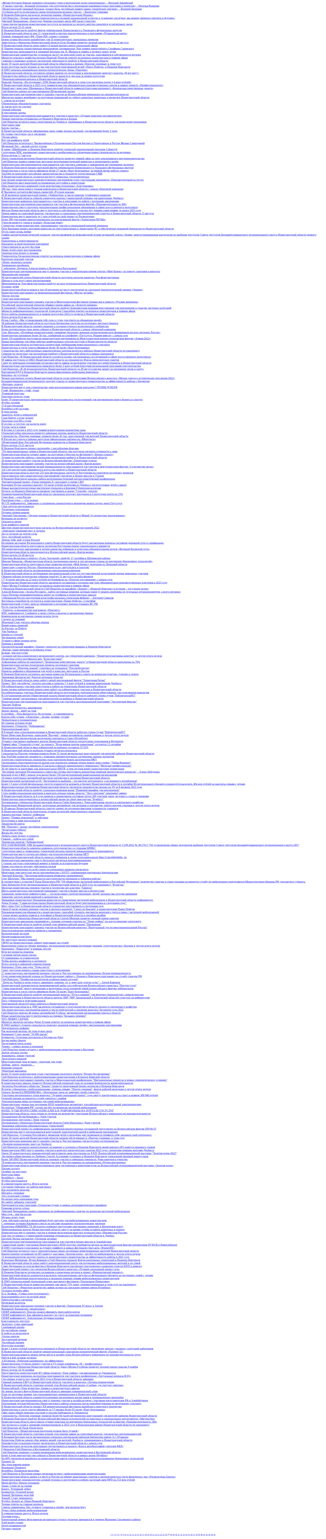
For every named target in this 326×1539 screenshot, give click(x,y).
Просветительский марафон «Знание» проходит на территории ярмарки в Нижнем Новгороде (56, 646)
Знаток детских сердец (14, 1052)
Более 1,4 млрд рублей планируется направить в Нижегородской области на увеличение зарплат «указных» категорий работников (77, 1348)
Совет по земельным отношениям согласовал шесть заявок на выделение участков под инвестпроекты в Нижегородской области (76, 362)
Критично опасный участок (17, 259)
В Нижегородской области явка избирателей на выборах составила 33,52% (44, 747)
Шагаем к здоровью (12, 1192)
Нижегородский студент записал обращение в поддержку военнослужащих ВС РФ (49, 604)
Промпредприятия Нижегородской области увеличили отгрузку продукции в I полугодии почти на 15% (62, 494)
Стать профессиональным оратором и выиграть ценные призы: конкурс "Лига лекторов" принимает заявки (64, 793)
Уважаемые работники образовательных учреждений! (32, 1125)
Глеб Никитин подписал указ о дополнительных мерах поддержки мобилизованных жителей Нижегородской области (70, 1250)
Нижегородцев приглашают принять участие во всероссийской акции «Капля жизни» (51, 463)
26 (166, 1535)
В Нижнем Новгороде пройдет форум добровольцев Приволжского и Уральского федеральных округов (61, 30)
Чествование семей (12, 637)
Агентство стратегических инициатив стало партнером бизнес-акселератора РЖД (49, 759)
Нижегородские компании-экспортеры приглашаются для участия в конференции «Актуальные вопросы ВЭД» (66, 1376)
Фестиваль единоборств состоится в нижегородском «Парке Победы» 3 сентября (48, 600)
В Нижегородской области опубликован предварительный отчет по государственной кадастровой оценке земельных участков (74, 573)
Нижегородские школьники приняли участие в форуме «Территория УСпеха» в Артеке (52, 1305)
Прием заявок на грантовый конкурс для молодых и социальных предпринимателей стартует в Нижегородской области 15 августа (77, 213)
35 (189, 1535)
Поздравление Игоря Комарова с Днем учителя (28, 1116)
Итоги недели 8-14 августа (16, 317)
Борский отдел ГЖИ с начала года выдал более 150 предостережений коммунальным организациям (59, 774)
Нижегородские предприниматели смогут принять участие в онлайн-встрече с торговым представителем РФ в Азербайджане (74, 1400)
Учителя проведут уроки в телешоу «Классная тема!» (32, 222)
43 (209, 1535)
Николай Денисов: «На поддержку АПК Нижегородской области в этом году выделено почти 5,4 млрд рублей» (66, 82)
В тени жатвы (9, 411)
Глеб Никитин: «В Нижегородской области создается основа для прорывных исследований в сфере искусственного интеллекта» (76, 356)
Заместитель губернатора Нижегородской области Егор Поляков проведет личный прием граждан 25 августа (65, 42)
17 (143, 1535)
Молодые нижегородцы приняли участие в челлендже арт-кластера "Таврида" (47, 887)
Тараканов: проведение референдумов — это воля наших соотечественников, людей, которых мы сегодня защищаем (69, 893)
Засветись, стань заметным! (17, 1324)
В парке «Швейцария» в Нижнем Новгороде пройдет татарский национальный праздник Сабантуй (59, 149)
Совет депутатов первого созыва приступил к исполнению (35, 970)
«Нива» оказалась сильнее (16, 262)
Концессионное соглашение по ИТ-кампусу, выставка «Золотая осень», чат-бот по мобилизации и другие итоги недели (70, 1253)
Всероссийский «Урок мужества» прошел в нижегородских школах (40, 1388)
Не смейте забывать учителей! (19, 1202)
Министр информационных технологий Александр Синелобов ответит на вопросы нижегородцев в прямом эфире (68, 311)
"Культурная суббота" (13, 829)
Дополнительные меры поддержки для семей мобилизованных (38, 1101)
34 (186, 1535)
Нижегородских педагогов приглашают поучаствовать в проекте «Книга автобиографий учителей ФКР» (62, 1446)
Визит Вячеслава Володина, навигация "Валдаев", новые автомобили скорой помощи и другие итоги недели (65, 735)
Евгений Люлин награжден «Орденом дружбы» (29, 1238)
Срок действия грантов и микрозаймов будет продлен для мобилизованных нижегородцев (54, 1220)
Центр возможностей (13, 1525)
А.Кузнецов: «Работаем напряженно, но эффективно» (32, 1360)
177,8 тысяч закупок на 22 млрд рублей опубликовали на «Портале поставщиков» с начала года (56, 579)
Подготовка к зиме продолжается (20, 820)
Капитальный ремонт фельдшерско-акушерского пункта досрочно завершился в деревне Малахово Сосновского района (71, 1519)
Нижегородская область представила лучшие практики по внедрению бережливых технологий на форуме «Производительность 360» (79, 1421)
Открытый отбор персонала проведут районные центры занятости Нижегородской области (54, 433)
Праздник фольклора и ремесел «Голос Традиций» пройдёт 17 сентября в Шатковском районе (55, 558)
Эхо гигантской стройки (15, 1196)
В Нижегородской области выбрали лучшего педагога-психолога (39, 750)
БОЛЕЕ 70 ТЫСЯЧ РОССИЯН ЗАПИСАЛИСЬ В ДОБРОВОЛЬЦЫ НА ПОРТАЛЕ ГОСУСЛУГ (57, 1110)
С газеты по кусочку (13, 100)
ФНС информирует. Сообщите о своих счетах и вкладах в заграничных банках (47, 613)
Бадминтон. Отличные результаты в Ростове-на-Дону (32, 1037)
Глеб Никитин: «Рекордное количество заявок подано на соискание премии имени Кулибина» (56, 1287)
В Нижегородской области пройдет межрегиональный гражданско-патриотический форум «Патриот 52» (62, 1351)
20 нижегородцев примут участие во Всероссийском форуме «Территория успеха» (49, 460)
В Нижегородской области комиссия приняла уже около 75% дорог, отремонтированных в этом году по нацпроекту (68, 1284)
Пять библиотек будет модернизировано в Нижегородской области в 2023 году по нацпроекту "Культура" (62, 884)
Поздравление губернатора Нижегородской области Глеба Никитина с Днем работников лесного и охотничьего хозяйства (72, 802)
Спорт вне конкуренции (15, 298)
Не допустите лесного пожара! (19, 939)
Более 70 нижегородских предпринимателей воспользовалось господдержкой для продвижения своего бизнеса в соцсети (72, 399)
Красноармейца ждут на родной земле (23, 1296)
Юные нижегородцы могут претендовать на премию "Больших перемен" (43, 1015)
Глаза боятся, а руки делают (17, 417)
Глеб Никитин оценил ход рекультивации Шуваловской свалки (38, 91)
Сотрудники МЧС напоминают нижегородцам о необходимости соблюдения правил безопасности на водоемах (66, 152)
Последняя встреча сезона (16, 1043)
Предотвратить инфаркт (15, 1028)
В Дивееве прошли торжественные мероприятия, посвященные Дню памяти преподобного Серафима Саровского (67, 48)
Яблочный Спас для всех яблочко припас (25, 622)
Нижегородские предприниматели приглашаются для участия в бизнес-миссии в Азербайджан (56, 1241)
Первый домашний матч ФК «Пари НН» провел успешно (34, 36)
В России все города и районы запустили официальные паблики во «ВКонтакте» (48, 439)
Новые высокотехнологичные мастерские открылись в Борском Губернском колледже (51, 488)
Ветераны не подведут (14, 518)
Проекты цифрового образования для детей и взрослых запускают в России (45, 671)
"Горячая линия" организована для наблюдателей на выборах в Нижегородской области (52, 698)
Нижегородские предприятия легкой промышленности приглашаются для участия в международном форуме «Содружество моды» (77, 466)
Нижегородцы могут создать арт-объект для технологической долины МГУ (45, 854)
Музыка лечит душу (13, 1217)
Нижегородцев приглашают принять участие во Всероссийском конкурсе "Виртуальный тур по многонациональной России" (74, 927)
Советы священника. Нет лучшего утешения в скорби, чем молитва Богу (43, 1507)
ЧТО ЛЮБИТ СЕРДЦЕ (15, 1019)
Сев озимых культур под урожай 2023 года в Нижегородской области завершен (47, 1379)
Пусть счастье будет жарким (17, 607)
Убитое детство (10, 295)
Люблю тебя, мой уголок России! (20, 539)
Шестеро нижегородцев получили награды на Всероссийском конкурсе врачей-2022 (50, 527)
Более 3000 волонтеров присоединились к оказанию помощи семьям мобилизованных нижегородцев (60, 1278)
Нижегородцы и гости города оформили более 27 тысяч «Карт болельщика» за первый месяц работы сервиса (65, 170)
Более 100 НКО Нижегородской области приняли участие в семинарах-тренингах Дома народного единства (64, 1159)
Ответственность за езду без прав (20, 246)
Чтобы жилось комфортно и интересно (23, 961)
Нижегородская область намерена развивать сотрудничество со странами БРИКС (48, 848)
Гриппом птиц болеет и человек (20, 253)
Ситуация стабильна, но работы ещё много (26, 1186)
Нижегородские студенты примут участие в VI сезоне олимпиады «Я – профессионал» (52, 1363)
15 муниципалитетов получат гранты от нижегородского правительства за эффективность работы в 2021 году (65, 1257)
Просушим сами (10, 124)
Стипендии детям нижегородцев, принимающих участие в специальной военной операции (54, 225)
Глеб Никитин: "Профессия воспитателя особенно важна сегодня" (39, 979)
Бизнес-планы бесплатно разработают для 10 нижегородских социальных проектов (49, 39)
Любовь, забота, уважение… (17, 1064)
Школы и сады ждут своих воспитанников (26, 280)
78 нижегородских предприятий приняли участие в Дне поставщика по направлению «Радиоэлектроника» (63, 1162)
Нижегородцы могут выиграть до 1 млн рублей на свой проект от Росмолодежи (47, 216)
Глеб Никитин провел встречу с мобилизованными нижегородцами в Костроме (47, 1049)
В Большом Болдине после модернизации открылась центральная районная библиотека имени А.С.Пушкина (64, 1437)
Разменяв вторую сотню (15, 1208)
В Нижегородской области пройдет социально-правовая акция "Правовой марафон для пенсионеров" (60, 790)
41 (204, 1535)
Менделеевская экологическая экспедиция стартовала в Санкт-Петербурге (44, 738)
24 (161, 1535)
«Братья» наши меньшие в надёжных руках (26, 649)
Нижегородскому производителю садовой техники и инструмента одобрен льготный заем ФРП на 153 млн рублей (68, 1479)
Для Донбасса (9, 631)
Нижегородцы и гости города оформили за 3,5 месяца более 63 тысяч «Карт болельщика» (53, 1409)
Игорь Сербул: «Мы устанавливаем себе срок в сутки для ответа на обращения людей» (51, 320)
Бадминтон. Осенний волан (17, 1492)
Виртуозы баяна (10, 1174)
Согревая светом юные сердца (19, 954)
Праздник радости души (15, 396)
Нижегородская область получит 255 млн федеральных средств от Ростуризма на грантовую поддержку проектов (67, 472)
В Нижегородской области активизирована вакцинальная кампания (40, 570)
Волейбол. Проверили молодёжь (20, 1470)
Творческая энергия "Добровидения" (22, 842)
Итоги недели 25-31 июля (16, 27)
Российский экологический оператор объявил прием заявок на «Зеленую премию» (49, 304)
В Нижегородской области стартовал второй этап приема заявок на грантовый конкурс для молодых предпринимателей (71, 1434)
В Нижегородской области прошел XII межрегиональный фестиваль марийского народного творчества (61, 1406)
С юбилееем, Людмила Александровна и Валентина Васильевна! (39, 268)
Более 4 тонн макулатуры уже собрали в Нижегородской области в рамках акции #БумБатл (54, 1455)
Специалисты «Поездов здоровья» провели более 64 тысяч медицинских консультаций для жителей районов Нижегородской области (79, 1415)
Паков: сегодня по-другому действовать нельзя (28, 866)
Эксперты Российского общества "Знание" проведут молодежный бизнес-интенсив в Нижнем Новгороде (62, 1086)
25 (163, 1535)
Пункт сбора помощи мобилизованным (24, 1510)
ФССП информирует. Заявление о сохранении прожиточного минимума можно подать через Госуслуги (61, 503)
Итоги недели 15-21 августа (17, 445)
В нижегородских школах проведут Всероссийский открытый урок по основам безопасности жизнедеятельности (67, 1083)
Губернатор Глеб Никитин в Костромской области (30, 1449)
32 (181, 1535)
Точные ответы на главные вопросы (22, 1504)
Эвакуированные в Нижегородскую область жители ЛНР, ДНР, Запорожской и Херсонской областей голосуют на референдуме (75, 997)
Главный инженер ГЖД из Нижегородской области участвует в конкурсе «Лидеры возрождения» (58, 1382)
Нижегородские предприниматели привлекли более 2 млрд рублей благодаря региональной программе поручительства (71, 365)
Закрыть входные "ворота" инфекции (23, 814)
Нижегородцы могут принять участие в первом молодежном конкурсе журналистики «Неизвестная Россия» (64, 1232)
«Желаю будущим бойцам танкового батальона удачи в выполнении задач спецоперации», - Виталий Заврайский (67, 2)
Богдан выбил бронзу (13, 1040)
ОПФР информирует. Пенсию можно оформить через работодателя (40, 1311)
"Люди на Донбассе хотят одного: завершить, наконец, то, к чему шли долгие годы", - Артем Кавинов (60, 982)
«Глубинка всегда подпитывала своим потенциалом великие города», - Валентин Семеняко (54, 12)
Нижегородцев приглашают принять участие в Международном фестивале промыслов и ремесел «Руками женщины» (70, 301)
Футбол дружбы (10, 402)
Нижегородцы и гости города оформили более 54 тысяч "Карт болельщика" (45, 991)
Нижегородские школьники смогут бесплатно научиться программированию (46, 860)
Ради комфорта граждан (15, 524)
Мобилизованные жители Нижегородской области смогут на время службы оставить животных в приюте (63, 1229)
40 (202, 1535)
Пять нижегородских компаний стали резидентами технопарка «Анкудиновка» (47, 185)
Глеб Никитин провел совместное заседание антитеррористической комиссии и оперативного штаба (60, 161)
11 (128, 1535)
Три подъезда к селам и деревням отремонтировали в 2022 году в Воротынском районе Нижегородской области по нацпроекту (75, 1424)
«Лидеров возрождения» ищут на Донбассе (26, 1144)
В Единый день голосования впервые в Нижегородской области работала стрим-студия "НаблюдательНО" (63, 732)
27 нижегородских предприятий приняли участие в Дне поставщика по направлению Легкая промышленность (66, 973)
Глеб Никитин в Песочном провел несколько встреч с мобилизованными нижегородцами (53, 1473)
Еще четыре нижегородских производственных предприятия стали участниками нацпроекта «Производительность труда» (72, 179)
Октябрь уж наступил (13, 1171)
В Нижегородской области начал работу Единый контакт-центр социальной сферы (49, 45)
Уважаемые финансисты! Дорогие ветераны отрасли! (32, 677)
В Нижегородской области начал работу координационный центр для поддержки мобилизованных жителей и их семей (70, 1263)
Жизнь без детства (12, 832)
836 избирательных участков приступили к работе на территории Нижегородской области (53, 686)
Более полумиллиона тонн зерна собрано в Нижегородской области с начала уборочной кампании (58, 329)
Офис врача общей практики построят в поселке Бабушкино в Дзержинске (44, 1412)
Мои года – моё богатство (16, 1214)
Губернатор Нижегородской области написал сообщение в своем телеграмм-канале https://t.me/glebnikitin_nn (64, 857)
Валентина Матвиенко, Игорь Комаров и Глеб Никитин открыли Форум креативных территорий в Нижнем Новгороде (70, 1260)
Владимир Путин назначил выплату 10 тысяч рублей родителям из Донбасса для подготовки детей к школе (63, 485)
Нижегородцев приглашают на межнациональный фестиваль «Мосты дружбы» (47, 292)
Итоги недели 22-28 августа (17, 555)
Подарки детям (10, 286)
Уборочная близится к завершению (21, 707)
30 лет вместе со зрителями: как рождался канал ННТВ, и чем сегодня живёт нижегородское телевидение (62, 768)
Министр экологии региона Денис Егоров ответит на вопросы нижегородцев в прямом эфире (56, 1022)
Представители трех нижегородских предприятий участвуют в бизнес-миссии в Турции (52, 475)
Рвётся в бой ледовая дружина (19, 1357)
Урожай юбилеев (11, 109)
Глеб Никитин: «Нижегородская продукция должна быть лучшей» (40, 1430)
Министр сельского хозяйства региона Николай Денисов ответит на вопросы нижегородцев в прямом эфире (64, 57)
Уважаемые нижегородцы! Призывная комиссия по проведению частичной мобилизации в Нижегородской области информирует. (77, 900)
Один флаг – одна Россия (16, 497)
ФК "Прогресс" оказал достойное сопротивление (30, 826)
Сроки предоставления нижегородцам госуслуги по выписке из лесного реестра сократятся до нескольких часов (66, 24)
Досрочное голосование (15, 509)
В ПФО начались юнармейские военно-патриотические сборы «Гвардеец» (44, 69)
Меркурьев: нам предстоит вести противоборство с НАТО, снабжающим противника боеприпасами (59, 872)
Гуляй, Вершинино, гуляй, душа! (20, 390)
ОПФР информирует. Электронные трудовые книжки (32, 1318)
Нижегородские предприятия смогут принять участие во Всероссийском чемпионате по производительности (65, 94)
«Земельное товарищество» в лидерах (23, 530)
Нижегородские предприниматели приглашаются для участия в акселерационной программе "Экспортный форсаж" (69, 701)
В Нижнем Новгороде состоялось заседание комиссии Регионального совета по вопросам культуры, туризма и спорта (70, 674)
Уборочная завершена (13, 1070)
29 (174, 1535)
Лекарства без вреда (13, 823)
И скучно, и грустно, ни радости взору (23, 423)
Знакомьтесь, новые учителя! (18, 1055)
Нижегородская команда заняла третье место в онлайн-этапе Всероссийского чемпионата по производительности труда (71, 1354)
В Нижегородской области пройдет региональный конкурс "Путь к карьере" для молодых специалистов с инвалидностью (72, 994)
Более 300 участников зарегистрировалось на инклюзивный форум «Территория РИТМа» (53, 219)
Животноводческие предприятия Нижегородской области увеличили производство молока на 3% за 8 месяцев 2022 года (71, 787)
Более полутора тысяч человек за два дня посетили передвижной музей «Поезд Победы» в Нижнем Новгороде (65, 66)
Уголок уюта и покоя (13, 427)
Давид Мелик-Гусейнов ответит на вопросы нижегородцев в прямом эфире (45, 585)
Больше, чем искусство (14, 652)
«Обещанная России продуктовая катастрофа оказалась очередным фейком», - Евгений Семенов (57, 597)
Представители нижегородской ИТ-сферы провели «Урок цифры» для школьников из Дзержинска (58, 1373)
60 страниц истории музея (16, 723)
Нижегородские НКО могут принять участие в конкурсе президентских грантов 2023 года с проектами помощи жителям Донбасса (77, 1150)
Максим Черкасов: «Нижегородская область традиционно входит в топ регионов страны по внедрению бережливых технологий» (77, 561)
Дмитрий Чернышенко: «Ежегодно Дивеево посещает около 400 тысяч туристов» (48, 21)
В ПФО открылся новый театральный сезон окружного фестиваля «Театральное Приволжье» (55, 1281)
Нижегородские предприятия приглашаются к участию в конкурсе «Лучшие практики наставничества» (61, 115)
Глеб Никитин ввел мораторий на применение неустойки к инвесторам (43, 182)
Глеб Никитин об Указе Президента (22, 1427)
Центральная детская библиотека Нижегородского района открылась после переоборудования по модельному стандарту (71, 1403)
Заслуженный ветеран (14, 1339)
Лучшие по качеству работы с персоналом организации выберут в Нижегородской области (54, 457)
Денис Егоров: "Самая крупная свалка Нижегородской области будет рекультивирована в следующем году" (64, 903)
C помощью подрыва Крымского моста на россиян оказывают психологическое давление (53, 1223)
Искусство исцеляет (13, 1345)
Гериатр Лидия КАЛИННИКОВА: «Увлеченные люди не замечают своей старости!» (50, 1092)
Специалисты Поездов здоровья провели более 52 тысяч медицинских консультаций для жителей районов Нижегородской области (77, 753)
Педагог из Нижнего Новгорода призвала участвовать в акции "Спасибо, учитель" (49, 491)
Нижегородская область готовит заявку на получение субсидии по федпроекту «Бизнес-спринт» (57, 454)
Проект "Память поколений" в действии (24, 817)
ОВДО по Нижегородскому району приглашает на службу (35, 942)
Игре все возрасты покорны (17, 951)
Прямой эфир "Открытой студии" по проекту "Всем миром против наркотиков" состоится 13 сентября (61, 744)
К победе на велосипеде (15, 1333)
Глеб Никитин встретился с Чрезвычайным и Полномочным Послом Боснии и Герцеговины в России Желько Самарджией (73, 143)
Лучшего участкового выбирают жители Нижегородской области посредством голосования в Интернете (62, 741)
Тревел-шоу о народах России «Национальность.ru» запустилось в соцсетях (45, 567)
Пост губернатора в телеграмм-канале (23, 1000)
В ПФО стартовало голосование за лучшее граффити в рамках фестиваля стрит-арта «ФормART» (58, 1247)
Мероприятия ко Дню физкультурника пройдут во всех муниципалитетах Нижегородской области (58, 283)
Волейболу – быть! (12, 1177)
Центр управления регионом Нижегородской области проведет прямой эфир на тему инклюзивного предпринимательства (72, 158)
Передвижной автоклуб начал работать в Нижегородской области (39, 1003)
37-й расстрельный (12, 405)
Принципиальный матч (15, 729)
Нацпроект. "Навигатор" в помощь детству (26, 948)
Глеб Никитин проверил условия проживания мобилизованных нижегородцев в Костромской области (61, 1452)
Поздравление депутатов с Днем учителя (25, 1119)
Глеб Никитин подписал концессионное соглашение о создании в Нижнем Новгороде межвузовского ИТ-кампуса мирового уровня (78, 1147)
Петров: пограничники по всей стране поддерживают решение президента (44, 869)
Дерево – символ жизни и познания (22, 1046)
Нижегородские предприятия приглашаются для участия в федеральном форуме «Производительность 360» (64, 204)
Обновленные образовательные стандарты (26, 103)
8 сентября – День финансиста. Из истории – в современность (37, 713)
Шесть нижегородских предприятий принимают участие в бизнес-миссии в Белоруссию (52, 890)
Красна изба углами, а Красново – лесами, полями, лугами (35, 716)
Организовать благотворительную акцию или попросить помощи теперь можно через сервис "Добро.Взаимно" (66, 762)
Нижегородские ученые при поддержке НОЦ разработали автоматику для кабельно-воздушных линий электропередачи (71, 1104)
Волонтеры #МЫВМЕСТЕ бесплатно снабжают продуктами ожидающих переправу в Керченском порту (62, 1226)
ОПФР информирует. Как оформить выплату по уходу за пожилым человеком (46, 1315)
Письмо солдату (10, 1168)
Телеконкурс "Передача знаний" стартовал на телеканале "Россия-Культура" (45, 668)
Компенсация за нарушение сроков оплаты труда (29, 616)
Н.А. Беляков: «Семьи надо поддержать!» (25, 1293)
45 (214, 1535)
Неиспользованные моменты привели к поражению (31, 930)
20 (151, 1535)
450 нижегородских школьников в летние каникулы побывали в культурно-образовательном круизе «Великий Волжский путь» (75, 549)
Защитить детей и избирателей (19, 414)
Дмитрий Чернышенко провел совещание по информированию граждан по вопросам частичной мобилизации (65, 1211)
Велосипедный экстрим (15, 933)
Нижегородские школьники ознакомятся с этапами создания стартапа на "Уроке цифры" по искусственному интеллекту (71, 921)
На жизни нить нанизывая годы (19, 1199)
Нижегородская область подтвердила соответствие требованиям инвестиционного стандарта (55, 344)
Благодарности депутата (15, 1321)
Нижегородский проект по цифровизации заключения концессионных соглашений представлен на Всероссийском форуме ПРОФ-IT (78, 1128)
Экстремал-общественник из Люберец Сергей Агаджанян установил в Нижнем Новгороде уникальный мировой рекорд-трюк (74, 1156)
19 (148, 1535)
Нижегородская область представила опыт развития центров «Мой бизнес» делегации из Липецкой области (64, 564)
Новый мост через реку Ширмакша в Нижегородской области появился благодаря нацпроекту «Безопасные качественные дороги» (77, 88)
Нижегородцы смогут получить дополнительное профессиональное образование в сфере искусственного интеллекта (69, 207)
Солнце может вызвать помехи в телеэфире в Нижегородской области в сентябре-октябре (53, 915)
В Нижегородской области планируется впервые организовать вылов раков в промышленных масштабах (62, 1397)
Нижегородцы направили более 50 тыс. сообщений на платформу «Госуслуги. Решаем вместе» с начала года (64, 335)
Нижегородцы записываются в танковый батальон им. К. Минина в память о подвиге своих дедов (58, 51)
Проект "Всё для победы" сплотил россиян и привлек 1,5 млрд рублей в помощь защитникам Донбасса (61, 683)
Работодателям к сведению (17, 1299)
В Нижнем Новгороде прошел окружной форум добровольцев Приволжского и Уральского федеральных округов (67, 167)
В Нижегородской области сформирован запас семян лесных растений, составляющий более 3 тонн (59, 131)
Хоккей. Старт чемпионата (17, 1498)
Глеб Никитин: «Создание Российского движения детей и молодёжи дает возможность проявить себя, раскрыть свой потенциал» (76, 1134)
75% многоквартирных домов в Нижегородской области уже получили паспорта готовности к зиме (59, 451)
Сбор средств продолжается (17, 506)
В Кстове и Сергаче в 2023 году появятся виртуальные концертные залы (43, 430)
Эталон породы (10, 1336)
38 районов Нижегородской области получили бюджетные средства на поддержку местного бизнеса (59, 323)
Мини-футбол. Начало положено (20, 1482)
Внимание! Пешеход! (13, 1467)
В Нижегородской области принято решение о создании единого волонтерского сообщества (55, 326)
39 (199, 1535)
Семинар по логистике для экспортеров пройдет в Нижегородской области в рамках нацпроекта (57, 353)
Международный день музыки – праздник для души (31, 1061)
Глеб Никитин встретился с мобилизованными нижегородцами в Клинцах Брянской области (55, 1077)
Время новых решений (14, 625)
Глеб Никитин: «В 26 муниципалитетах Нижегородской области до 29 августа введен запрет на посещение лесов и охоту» (72, 369)
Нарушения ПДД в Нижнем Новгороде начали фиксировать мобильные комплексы (49, 372)
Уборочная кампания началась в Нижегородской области (34, 79)
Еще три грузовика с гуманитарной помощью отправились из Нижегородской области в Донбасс (58, 1235)
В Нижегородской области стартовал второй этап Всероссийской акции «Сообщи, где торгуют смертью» (62, 1385)
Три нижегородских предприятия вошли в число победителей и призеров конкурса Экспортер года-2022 (62, 1009)
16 (141, 1535)
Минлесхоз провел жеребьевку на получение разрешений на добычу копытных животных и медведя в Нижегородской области (75, 97)
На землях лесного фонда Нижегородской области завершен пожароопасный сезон (49, 1391)
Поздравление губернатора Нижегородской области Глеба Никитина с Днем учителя (50, 1122)
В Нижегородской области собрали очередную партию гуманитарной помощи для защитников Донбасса (62, 198)
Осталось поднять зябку (15, 1290)
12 (130, 1535)
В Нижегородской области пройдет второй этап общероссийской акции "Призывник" (51, 924)
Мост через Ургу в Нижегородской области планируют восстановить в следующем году (52, 906)
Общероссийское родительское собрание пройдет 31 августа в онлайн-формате (47, 576)
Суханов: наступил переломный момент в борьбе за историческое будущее (44, 863)
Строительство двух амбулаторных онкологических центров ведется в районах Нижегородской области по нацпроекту (70, 350)
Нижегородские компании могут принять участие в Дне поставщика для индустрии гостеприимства (60, 1141)
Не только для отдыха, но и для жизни (23, 134)
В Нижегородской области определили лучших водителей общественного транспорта (51, 811)
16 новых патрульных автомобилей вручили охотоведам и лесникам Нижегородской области (55, 777)
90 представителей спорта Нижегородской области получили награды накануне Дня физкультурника (60, 277)
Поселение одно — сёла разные (19, 500)
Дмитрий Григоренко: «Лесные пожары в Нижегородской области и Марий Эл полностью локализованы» (63, 515)
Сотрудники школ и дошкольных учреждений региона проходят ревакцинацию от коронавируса (57, 851)
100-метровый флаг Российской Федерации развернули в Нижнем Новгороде (46, 442)
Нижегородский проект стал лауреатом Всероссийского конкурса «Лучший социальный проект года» (60, 1269)
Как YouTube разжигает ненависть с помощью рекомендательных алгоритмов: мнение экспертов (57, 756)
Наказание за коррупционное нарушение (25, 243)
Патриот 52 (8, 1461)
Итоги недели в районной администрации (26, 964)
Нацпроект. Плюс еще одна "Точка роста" (25, 967)
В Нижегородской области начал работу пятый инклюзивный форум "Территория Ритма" (53, 680)
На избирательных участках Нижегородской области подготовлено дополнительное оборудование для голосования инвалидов (75, 692)
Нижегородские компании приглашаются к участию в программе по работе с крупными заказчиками (60, 201)
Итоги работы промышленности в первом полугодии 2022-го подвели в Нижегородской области (57, 314)
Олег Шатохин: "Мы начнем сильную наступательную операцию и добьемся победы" (51, 878)
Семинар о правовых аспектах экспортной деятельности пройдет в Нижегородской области (54, 60)
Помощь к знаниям (12, 643)
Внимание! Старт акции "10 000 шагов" (24, 1034)
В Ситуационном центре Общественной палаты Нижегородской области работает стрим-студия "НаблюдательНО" (68, 695)
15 (138, 1535)
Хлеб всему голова (12, 1522)
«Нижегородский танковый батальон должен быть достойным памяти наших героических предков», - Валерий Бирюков (71, 8)
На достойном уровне (14, 1330)
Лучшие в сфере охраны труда (18, 640)
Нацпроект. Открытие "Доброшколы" (23, 726)
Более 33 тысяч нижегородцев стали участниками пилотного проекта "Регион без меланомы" (55, 1073)
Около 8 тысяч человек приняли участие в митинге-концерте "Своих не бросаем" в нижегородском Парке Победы (68, 909)
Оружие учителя (11, 1528)
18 (146, 1535)
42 (207, 1535)
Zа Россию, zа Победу (14, 628)
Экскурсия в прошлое (14, 1058)
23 (158, 1535)
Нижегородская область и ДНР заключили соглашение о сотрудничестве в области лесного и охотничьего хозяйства (69, 1006)
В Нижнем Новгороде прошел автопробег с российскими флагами (40, 448)
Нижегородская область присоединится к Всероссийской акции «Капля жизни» (47, 552)
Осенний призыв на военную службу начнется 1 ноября (33, 1098)
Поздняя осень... (10, 1516)
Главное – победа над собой (17, 838)
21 (153, 1535)
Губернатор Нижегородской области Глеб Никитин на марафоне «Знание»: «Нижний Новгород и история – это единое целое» (75, 588)
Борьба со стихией (12, 634)
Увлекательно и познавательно (19, 719)
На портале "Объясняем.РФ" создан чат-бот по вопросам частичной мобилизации (49, 1107)
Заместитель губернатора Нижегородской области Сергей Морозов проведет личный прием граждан (60, 918)
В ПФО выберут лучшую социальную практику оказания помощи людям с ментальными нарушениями (61, 1025)
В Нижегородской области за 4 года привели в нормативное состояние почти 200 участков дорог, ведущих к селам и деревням (75, 796)
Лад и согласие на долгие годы (19, 533)
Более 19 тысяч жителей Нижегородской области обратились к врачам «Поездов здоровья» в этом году (61, 63)
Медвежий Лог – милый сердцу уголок (24, 146)
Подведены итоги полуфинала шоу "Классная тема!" (32, 658)
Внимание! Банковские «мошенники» (23, 1308)
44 (212, 1535)
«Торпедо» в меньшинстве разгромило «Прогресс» (30, 610)
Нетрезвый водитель (13, 1302)
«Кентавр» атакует (12, 384)
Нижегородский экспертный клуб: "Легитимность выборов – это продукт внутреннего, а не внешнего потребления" (69, 781)
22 (156, 1535)
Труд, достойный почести (16, 536)
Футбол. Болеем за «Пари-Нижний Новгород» (28, 1501)
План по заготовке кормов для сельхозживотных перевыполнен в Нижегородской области (53, 1394)
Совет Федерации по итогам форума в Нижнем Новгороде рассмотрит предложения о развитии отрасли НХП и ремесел (71, 1266)
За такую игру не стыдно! (16, 106)
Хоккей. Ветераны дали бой (17, 1495)
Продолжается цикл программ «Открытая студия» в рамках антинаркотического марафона (54, 1205)
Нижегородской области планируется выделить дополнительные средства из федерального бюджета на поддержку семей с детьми (77, 1275)
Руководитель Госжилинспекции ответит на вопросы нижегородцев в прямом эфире (50, 256)
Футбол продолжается (14, 1180)
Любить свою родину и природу (20, 835)
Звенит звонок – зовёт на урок (19, 710)
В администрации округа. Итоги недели (24, 1183)
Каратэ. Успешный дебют (16, 1488)
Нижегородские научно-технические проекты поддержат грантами (40, 665)
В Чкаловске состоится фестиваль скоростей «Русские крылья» (38, 192)
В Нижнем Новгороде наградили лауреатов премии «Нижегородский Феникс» (47, 15)
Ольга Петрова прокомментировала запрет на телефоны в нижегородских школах (48, 594)
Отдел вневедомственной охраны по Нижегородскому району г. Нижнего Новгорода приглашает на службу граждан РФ (71, 976)
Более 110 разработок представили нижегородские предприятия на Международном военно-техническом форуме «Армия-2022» (76, 338)
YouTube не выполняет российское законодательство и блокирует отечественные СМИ (51, 173)
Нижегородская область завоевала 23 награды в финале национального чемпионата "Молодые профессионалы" (66, 765)
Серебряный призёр (12, 1327)
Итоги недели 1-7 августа (16, 155)
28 (171, 1535)
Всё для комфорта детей (15, 140)
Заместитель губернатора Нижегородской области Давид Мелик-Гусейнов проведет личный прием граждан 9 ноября (69, 1366)
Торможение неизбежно (15, 265)
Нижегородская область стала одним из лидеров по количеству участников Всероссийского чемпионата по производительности (76, 1113)
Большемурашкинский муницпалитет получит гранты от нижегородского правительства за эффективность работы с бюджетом (75, 381)
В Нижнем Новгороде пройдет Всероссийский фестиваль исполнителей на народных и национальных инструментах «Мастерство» (78, 1418)
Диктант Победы (11, 704)
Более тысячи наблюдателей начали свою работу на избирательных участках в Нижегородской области (61, 689)
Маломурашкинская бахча (16, 936)
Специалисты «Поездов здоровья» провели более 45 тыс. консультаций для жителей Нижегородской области (64, 436)
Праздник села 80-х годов (16, 420)
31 (179, 1535)
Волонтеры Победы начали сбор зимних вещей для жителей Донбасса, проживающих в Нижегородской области (66, 1440)
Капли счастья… (11, 127)
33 (184, 1535)
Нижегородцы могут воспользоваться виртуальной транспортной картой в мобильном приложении (59, 1131)
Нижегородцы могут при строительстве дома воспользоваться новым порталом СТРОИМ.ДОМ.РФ (59, 387)
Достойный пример (12, 1342)
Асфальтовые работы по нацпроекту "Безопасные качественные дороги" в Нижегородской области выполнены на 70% (70, 661)
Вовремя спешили (11, 1067)
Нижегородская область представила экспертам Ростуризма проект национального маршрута (55, 546)
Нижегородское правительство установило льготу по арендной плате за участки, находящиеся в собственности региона (71, 54)
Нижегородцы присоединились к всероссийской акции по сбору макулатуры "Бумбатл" (52, 799)
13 (133, 1535)
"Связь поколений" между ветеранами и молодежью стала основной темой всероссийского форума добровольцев (67, 988)
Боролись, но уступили (14, 375)
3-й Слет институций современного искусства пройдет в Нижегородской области (49, 469)
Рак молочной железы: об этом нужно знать (26, 1031)
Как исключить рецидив (15, 1189)
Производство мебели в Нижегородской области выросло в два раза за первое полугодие (53, 76)
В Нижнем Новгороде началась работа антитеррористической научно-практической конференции (58, 478)
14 (135, 1535)
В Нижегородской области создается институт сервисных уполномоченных (45, 176)
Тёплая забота (9, 137)
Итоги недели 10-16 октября (17, 1369)
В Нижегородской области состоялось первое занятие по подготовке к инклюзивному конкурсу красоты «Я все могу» (70, 73)
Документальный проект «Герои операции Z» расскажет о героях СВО (42, 481)
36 (192, 1535)
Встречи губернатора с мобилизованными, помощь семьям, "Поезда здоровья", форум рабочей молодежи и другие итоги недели (76, 1089)
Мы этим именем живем (15, 1464)
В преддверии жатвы (13, 112)
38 (197, 1535)
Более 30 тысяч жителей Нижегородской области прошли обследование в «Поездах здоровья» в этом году (63, 1138)
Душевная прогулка (12, 393)
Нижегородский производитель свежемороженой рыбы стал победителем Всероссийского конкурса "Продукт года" (69, 985)
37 (194, 1535)
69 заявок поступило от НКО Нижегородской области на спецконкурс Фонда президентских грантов (60, 359)
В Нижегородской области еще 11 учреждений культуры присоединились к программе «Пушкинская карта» (64, 33)
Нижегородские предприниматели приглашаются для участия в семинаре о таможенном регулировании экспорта (67, 164)
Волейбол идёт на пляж (15, 408)
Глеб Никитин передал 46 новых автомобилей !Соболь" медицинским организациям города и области (61, 1012)
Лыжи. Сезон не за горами (16, 1485)
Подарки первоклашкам (15, 512)
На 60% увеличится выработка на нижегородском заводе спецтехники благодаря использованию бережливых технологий (72, 1458)
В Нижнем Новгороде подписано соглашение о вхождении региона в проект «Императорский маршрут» (62, 1272)
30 (176, 1535)
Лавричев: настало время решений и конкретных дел (32, 896)
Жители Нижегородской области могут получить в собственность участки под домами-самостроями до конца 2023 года (71, 210)
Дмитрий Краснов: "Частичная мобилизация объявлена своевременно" (42, 875)
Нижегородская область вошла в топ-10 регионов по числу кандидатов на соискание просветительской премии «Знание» (72, 289)
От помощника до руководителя (20, 957)
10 (125, 1535)
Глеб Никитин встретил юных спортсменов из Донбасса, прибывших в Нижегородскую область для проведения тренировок (74, 121)
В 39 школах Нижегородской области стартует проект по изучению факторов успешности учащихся (59, 808)
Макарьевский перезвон (15, 274)
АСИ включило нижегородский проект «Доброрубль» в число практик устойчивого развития (56, 195)
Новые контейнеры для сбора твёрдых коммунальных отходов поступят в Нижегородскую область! (59, 341)
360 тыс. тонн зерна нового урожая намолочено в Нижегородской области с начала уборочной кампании (62, 189)
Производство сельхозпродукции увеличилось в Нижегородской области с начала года (51, 1443)
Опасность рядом (11, 521)
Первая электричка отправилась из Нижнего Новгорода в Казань (39, 118)
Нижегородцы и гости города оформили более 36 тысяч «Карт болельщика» (45, 347)
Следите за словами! (13, 619)
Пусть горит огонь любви (16, 231)
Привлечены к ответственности (19, 240)
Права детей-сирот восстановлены (21, 250)
